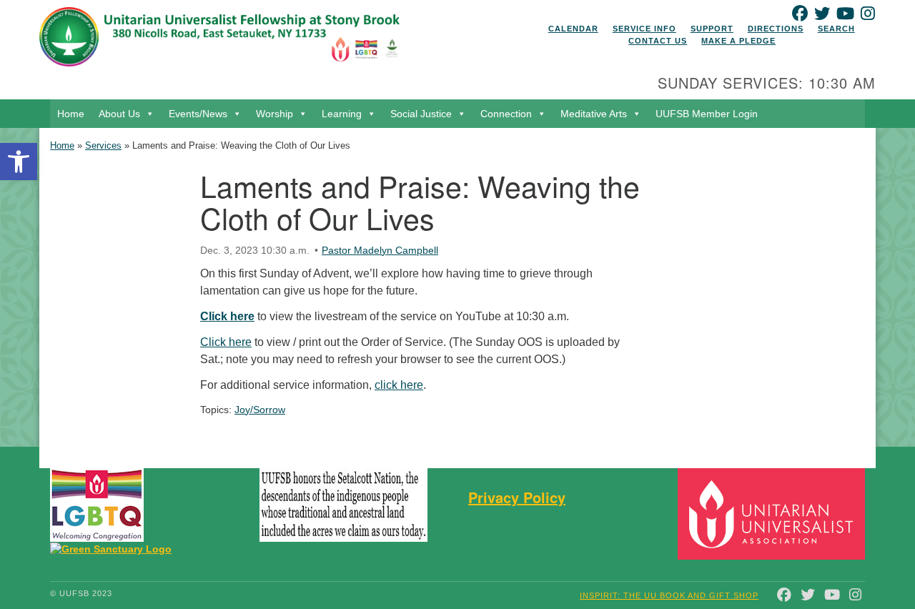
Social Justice (421, 113)
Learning (342, 113)
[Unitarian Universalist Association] (773, 513)
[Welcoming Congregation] (97, 505)
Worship (274, 113)
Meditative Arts (593, 113)
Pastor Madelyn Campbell (380, 250)
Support (712, 28)
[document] (457, 287)
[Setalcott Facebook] (372, 505)
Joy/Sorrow (259, 409)
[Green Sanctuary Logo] (111, 548)
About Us (119, 113)
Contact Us (657, 40)
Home (70, 113)
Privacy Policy (516, 497)
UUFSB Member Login (707, 113)
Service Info (644, 28)
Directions (775, 28)
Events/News (198, 113)
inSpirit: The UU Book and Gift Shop (669, 595)
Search (836, 28)
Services (103, 145)
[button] (18, 161)
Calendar (573, 28)
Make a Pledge (738, 40)
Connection (506, 113)
